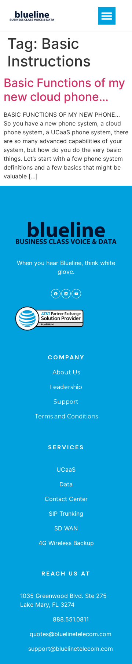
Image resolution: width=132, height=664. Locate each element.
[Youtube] (76, 293)
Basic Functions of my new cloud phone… (64, 90)
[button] (106, 16)
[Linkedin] (66, 293)
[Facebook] (55, 293)
